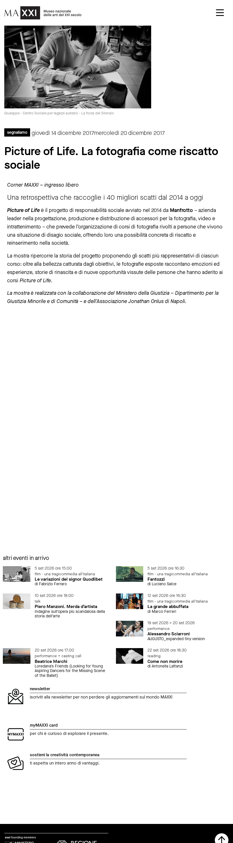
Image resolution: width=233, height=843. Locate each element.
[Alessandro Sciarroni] (129, 628)
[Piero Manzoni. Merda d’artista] (16, 601)
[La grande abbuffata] (129, 601)
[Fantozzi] (129, 574)
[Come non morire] (129, 656)
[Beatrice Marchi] (16, 656)
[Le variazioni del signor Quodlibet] (16, 574)
